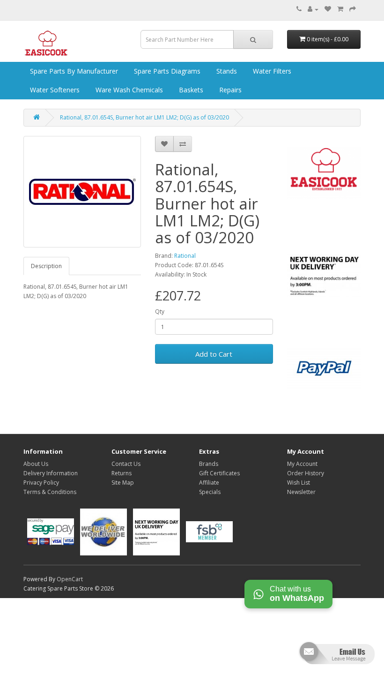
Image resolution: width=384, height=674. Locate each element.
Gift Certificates (219, 473)
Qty (159, 311)
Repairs (229, 89)
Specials (210, 492)
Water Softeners (54, 89)
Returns (121, 473)
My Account (302, 464)
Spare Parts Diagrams (166, 71)
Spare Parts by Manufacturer (73, 71)
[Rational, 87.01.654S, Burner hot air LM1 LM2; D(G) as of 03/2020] (82, 191)
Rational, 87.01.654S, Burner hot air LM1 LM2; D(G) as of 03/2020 (144, 117)
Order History (305, 473)
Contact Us (125, 464)
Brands (208, 464)
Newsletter (301, 492)
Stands (225, 71)
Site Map (122, 483)
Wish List (298, 483)
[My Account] (313, 9)
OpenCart (70, 579)
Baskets (190, 89)
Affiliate (209, 483)
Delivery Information (50, 473)
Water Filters (271, 71)
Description (46, 266)
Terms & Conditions (49, 492)
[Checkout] (352, 9)
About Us (35, 464)
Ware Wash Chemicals (128, 89)
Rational (185, 256)
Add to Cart (213, 354)
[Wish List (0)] (328, 9)
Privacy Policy (41, 483)
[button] (336, 657)
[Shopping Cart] (340, 9)
